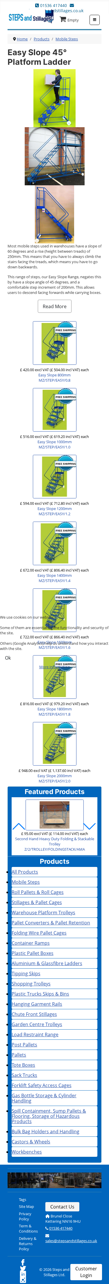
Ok (8, 658)
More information (54, 666)
